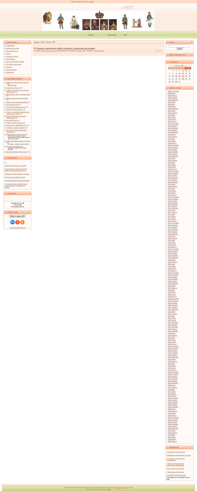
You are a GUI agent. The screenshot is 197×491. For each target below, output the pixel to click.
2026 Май (171, 435)
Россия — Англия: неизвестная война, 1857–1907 (17, 113)
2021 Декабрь (173, 327)
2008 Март (172, 93)
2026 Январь (172, 426)
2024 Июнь (172, 392)
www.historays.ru (121, 487)
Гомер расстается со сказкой (15, 165)
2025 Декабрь (173, 424)
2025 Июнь (172, 413)
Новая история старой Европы (17, 82)
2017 (43, 42)
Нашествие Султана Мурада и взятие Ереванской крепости (16, 169)
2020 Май (171, 290)
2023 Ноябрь (172, 376)
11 (5, 162)
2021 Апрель (172, 314)
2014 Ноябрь (172, 149)
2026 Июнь (172, 437)
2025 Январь (172, 405)
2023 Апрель (172, 361)
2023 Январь (172, 355)
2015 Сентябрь (173, 171)
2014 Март (172, 134)
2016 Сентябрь (173, 197)
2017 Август (172, 221)
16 (176, 76)
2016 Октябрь (173, 199)
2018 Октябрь (173, 251)
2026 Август (172, 441)
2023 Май (171, 363)
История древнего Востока (16, 152)
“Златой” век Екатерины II (15, 107)
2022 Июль (172, 342)
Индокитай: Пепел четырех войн (18, 94)
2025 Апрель (172, 411)
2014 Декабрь (173, 152)
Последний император (14, 109)
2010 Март (172, 111)
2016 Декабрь (173, 203)
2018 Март (172, 236)
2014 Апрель (172, 136)
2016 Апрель (172, 186)
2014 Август (172, 143)
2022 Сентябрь (173, 346)
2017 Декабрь (173, 229)
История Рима (11, 120)
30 (176, 82)
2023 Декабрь (173, 379)
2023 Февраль (173, 357)
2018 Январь (172, 232)
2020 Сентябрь (173, 299)
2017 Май (171, 214)
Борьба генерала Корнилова (16, 102)
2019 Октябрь (173, 275)
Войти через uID (17, 216)
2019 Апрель (172, 262)
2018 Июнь (172, 242)
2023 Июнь (172, 366)
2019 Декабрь (173, 279)
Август (49, 42)
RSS (91, 1)
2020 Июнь (172, 292)
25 (183, 79)
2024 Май (171, 389)
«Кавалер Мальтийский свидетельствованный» (175, 464)
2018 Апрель (172, 238)
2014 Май (171, 139)
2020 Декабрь (173, 305)
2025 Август (172, 415)
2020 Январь (172, 281)
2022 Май (171, 338)
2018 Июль (172, 245)
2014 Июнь (172, 141)
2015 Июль (172, 167)
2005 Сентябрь (173, 91)
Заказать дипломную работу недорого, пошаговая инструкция (66, 48)
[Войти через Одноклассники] (22, 222)
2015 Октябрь (173, 173)
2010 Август (172, 121)
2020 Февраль (173, 283)
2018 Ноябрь (172, 253)
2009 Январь (172, 98)
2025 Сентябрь (173, 418)
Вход (125, 35)
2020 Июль (172, 294)
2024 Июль (172, 394)
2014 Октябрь (173, 147)
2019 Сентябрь (173, 273)
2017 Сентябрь (173, 223)
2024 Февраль (173, 383)
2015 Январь (172, 154)
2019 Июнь (172, 266)
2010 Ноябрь (172, 126)
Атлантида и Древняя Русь (16, 125)
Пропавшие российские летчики (179, 455)
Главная (91, 35)
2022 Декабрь (173, 353)
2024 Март (172, 385)
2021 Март (172, 312)
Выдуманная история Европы (17, 98)
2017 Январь (172, 206)
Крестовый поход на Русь (15, 134)
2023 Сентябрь (173, 372)
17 (179, 76)
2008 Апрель (172, 95)
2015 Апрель (172, 160)
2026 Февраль (173, 428)
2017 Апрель (172, 212)
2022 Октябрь (173, 348)
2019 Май (171, 264)
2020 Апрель (172, 288)
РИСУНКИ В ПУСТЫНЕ (175, 469)
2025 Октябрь (173, 420)
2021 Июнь (172, 318)
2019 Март (172, 260)
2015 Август (172, 169)
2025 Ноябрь (172, 422)
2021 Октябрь (173, 322)
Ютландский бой (12, 104)
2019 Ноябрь (172, 277)
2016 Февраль (173, 182)
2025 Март (172, 409)
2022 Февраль (173, 331)
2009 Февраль (173, 100)
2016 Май (171, 188)
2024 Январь (172, 381)
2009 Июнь (172, 106)
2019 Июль (172, 268)
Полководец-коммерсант (176, 452)
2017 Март (172, 210)
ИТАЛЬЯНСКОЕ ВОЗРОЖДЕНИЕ (17, 180)
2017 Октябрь (173, 225)
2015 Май (171, 162)
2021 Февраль (173, 309)
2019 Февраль (173, 258)
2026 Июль (172, 439)
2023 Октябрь (173, 374)
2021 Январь (172, 307)
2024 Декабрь (173, 402)
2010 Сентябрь (173, 124)
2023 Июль (172, 368)
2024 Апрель (172, 387)
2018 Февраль (173, 234)
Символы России (12, 88)
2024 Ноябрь (172, 400)
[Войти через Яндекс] (17, 222)
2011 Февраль (173, 128)
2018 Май (171, 240)
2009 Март (172, 102)
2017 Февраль (173, 208)
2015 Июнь (172, 165)
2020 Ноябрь (172, 303)
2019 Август (172, 271)
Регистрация (112, 35)
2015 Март (172, 158)
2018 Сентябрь (173, 249)
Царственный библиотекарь (15, 177)
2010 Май (171, 115)
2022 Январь (172, 329)
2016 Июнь (172, 191)
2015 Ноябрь (172, 175)
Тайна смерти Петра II (14, 123)
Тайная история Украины (15, 128)
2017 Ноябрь (172, 227)
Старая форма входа (17, 227)
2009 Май (171, 104)
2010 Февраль (173, 108)
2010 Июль (172, 119)
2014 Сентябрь (173, 145)
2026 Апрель (172, 433)
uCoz (109, 489)
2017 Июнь (172, 216)
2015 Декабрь (173, 178)
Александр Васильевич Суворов (18, 141)
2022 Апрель (172, 335)
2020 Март (172, 286)
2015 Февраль (173, 156)
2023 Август (172, 370)
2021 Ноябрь (172, 325)
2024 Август (172, 396)
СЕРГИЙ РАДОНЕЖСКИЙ (176, 475)
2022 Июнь (172, 340)
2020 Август (172, 296)
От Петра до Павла (13, 146)
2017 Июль (172, 219)
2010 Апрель (172, 113)
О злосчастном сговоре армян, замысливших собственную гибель (16, 185)
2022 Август (172, 344)
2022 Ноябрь (172, 350)
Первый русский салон (175, 472)
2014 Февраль (173, 132)
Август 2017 (179, 66)
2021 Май (171, 316)
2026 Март (172, 430)
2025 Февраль (173, 407)
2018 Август (172, 247)
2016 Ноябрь (172, 201)
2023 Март (172, 359)
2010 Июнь (172, 117)
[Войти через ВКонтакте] (12, 222)
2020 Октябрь (173, 301)
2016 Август (172, 195)
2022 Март (172, 333)
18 (183, 76)
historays (79, 50)
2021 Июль (172, 320)
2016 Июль (172, 193)
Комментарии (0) (99, 50)
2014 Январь (172, 130)
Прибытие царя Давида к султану (17, 174)
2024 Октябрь (173, 398)
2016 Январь (172, 180)
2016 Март (172, 184)
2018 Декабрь (173, 255)
